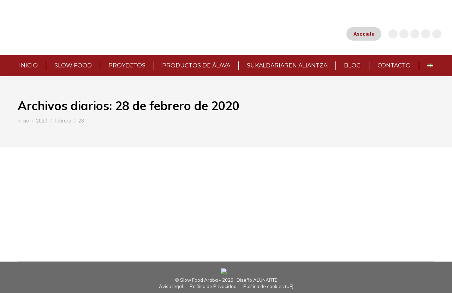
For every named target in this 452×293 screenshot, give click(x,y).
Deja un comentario (216, 196)
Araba (33, 196)
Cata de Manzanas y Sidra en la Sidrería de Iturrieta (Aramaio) (141, 184)
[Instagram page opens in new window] (393, 33)
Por (112, 196)
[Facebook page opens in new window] (415, 33)
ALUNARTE (265, 280)
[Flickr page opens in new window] (436, 33)
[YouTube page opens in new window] (404, 33)
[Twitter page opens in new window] (425, 33)
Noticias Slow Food (63, 196)
